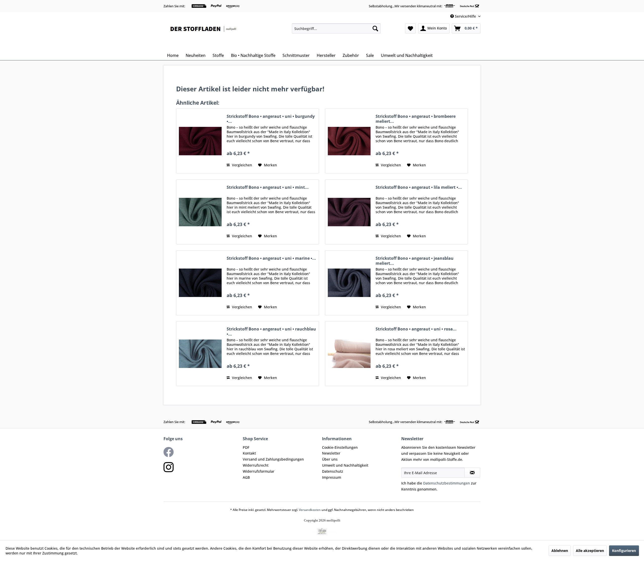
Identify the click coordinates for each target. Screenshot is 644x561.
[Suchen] (375, 28)
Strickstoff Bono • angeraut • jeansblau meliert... (415, 261)
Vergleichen (241, 165)
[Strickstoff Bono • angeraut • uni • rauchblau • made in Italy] (200, 353)
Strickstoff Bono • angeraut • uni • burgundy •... (271, 119)
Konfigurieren (624, 550)
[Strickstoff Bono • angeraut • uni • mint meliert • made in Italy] (200, 212)
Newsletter (331, 453)
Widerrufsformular (258, 471)
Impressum (331, 477)
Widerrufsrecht (255, 465)
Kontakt (249, 453)
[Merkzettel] (410, 28)
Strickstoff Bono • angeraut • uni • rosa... (416, 329)
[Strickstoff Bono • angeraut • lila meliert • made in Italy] (349, 212)
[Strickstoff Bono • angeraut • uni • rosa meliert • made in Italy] (349, 353)
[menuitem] (336, 28)
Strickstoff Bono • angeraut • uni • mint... (268, 187)
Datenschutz (332, 471)
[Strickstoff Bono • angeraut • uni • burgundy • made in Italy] (200, 141)
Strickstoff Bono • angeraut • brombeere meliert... (416, 119)
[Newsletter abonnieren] (472, 473)
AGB (246, 477)
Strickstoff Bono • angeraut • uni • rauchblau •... (271, 331)
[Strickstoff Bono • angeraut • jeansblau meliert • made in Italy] (349, 283)
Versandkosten (310, 510)
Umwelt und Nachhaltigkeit (345, 465)
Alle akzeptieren (590, 550)
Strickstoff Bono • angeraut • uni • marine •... (271, 258)
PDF (246, 447)
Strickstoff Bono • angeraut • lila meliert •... (419, 187)
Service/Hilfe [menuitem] (465, 16)
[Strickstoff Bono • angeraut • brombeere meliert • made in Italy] (349, 141)
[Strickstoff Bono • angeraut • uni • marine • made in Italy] (200, 283)
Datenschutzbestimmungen (446, 483)
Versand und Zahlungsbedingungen (273, 459)
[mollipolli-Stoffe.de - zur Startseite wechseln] (204, 35)
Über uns (330, 459)
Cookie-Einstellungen (340, 447)
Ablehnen (559, 550)
